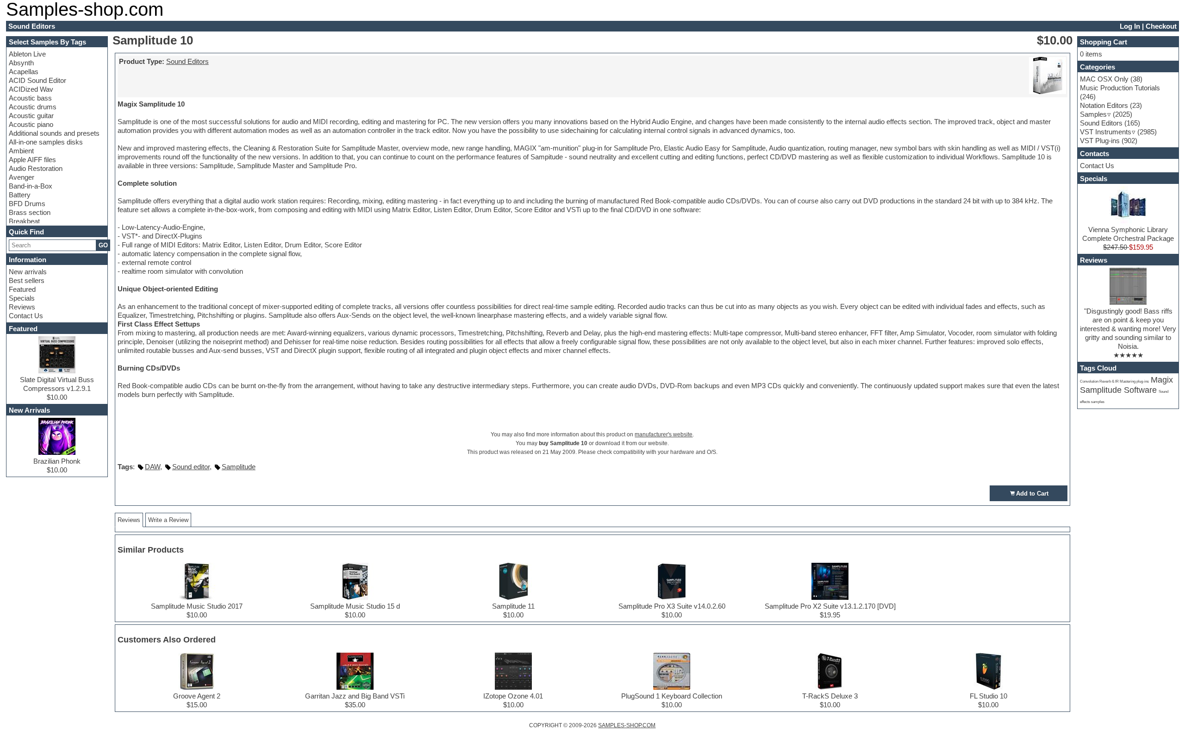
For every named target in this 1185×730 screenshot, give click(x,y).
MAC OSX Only (1104, 79)
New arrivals (28, 272)
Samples (1093, 114)
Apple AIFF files (32, 160)
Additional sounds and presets (54, 133)
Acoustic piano (31, 124)
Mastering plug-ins (1134, 381)
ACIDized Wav (31, 89)
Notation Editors (1104, 105)
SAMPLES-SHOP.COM (626, 725)
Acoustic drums (32, 107)
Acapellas (23, 72)
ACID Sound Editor (37, 80)
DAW (152, 467)
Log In (1130, 26)
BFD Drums (27, 204)
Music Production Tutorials (1120, 88)
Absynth (21, 63)
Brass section (29, 212)
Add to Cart (1032, 493)
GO (103, 245)
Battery (20, 195)
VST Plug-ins (1100, 141)
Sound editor (191, 467)
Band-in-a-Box (30, 186)
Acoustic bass (30, 98)
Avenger (21, 177)
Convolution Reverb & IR (1100, 381)
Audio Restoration (35, 168)
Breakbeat (24, 221)
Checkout (1161, 26)
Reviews (22, 307)
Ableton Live (27, 54)
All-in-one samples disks (46, 142)
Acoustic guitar (31, 116)
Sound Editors (187, 61)
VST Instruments (1105, 132)
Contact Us (26, 316)
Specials (22, 298)
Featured (22, 289)
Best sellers (26, 280)
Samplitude (239, 467)
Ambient (21, 151)
